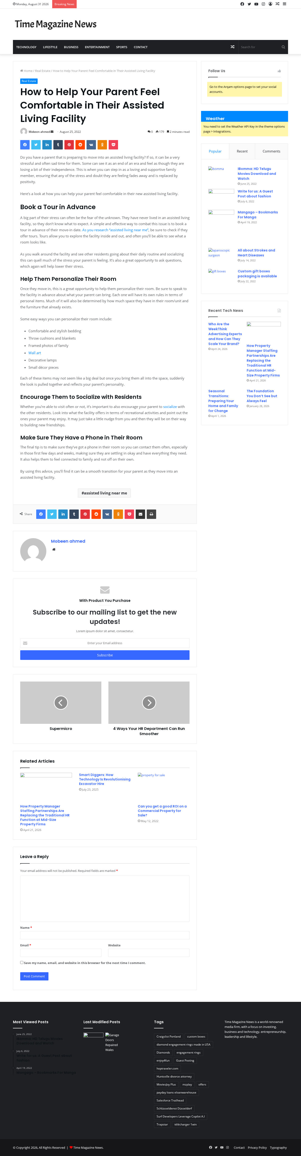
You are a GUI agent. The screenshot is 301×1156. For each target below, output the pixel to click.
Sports (121, 47)
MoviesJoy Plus (166, 1084)
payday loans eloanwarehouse (176, 1092)
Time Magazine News (88, 1147)
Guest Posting (185, 1060)
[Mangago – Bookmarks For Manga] (221, 227)
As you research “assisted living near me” (115, 229)
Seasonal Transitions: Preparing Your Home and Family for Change (223, 401)
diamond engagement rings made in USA (183, 1044)
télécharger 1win (185, 1124)
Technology (26, 47)
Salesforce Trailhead (170, 1100)
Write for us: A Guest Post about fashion (255, 194)
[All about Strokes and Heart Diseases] (221, 257)
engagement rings (189, 1052)
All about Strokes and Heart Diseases (256, 253)
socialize (170, 406)
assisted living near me (105, 493)
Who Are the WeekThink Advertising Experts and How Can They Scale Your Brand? (225, 334)
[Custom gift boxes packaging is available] (221, 277)
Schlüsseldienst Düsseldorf (174, 1108)
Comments (271, 151)
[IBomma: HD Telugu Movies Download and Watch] (221, 175)
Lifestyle (50, 47)
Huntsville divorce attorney (174, 1076)
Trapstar (162, 1124)
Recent (242, 151)
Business (71, 47)
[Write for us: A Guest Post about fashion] (221, 198)
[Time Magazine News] (56, 24)
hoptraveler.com (167, 1068)
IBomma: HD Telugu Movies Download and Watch (257, 173)
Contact (140, 47)
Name (26, 927)
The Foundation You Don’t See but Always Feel (262, 396)
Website (114, 945)
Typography (278, 1147)
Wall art (34, 352)
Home (27, 71)
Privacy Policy (257, 1147)
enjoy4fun (163, 1060)
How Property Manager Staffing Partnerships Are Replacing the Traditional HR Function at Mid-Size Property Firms (45, 815)
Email (25, 945)
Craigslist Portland (169, 1036)
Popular (215, 151)
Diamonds (163, 1052)
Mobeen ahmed (39, 132)
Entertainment (97, 47)
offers (202, 1084)
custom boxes (196, 1036)
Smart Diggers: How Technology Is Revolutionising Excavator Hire (105, 779)
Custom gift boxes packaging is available (257, 273)
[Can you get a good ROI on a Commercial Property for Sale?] (164, 787)
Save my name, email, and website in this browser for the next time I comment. (85, 963)
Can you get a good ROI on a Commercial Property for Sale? (162, 811)
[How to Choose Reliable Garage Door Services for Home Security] (115, 1042)
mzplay (187, 1084)
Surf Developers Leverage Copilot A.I (181, 1116)
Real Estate (42, 71)
